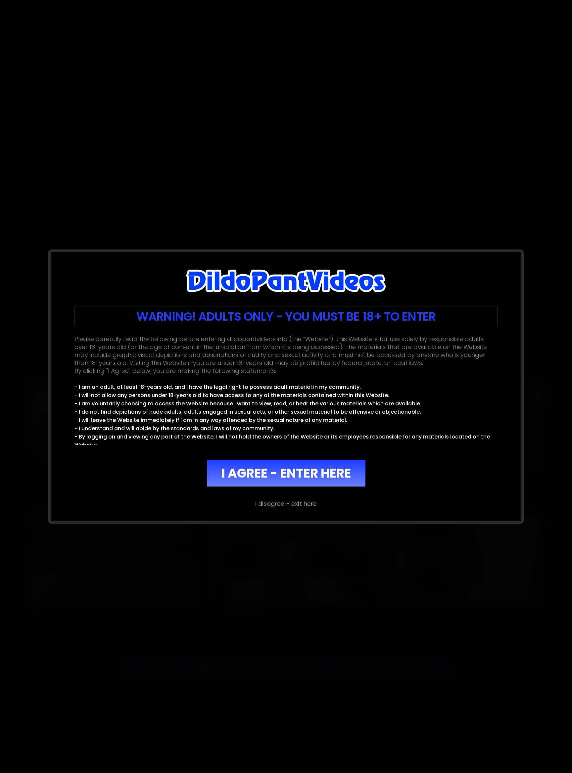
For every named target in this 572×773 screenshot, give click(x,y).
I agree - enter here (286, 473)
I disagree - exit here (286, 503)
